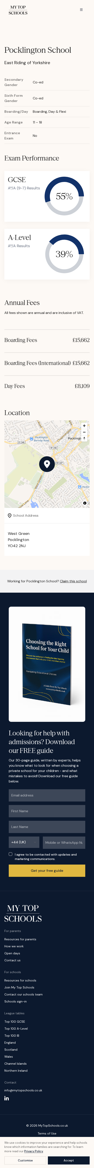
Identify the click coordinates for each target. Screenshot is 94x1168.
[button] (47, 464)
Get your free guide (47, 870)
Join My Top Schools (19, 987)
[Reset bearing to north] (84, 438)
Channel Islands (15, 1064)
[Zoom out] (84, 432)
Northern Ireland (16, 1071)
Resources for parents (20, 939)
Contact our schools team (23, 994)
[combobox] (24, 842)
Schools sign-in (15, 1001)
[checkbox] (10, 854)
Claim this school (73, 581)
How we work (14, 946)
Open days (12, 953)
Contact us (12, 960)
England (10, 1043)
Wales (8, 1057)
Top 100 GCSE (14, 1022)
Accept (69, 1160)
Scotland (10, 1050)
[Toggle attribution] (84, 503)
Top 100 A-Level (16, 1029)
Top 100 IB (11, 1036)
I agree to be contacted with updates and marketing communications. (46, 857)
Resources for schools (20, 980)
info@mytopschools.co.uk (23, 1090)
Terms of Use (47, 1133)
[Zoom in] (84, 426)
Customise (25, 1160)
